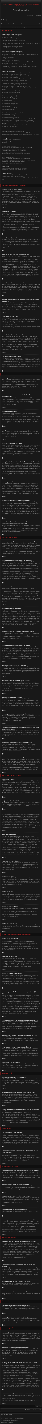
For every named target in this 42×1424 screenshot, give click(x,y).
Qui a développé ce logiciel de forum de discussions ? (14, 174)
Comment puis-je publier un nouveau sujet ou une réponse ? (16, 72)
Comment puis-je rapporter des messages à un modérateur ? (16, 86)
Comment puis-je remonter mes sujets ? (11, 92)
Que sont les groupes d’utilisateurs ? (10, 117)
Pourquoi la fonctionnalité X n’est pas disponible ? (13, 176)
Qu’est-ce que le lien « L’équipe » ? (10, 126)
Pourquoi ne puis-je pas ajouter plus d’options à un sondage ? (16, 78)
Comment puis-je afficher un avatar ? (10, 63)
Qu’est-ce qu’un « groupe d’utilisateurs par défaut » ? (14, 124)
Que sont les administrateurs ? (9, 114)
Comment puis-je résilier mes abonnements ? (12, 163)
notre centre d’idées (20, 1352)
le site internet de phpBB (8, 455)
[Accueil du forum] (21, 1)
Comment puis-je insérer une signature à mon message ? (15, 75)
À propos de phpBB (12, 1340)
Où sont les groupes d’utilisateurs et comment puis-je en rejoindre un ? (18, 118)
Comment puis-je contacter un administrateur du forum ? (15, 180)
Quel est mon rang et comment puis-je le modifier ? (14, 64)
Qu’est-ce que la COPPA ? (8, 37)
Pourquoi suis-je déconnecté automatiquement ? (13, 46)
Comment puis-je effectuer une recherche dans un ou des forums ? (17, 147)
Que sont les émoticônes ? (8, 100)
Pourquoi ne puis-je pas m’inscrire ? (10, 38)
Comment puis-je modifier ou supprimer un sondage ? (14, 80)
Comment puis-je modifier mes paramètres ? (12, 52)
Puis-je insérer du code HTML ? (9, 98)
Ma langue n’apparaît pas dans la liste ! (11, 60)
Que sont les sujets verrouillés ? (9, 107)
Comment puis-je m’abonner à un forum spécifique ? (14, 161)
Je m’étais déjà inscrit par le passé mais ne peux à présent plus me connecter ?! (21, 43)
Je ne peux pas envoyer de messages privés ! (13, 131)
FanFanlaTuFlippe (20, 1418)
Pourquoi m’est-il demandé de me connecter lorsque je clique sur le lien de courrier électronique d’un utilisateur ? (19, 67)
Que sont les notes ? (6, 106)
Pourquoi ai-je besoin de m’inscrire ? (10, 35)
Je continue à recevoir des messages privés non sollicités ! (16, 132)
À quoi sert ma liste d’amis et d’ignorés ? (11, 139)
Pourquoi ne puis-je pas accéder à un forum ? (12, 81)
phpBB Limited (5, 1335)
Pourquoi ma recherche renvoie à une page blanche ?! (14, 150)
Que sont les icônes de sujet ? (9, 109)
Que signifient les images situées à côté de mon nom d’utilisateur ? (17, 61)
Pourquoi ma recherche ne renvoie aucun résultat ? (14, 149)
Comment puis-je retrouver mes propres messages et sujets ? (16, 153)
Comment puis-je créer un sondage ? (10, 77)
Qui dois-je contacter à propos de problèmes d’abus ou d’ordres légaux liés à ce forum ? (20, 178)
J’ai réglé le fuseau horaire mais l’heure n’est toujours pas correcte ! (18, 58)
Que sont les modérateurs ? (8, 115)
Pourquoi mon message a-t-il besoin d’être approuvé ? (14, 90)
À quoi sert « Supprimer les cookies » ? (11, 47)
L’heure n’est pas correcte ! (8, 57)
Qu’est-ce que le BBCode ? (8, 97)
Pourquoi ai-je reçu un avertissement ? (11, 84)
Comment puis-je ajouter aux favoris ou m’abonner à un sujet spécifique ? (19, 160)
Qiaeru (16, 1420)
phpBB (9, 1417)
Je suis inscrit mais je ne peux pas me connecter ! (13, 40)
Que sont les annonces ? (7, 104)
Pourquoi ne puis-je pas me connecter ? (11, 41)
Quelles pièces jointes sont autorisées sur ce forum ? (14, 168)
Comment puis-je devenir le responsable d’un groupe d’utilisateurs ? (18, 120)
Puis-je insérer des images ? (8, 101)
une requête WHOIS (7, 1372)
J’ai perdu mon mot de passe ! (9, 44)
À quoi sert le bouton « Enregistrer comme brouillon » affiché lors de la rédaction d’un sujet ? (20, 88)
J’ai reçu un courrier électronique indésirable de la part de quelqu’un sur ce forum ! (21, 134)
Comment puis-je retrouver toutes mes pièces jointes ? (14, 169)
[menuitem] (37, 15)
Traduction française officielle (7, 1420)
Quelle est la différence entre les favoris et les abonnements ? (16, 158)
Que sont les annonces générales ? (10, 103)
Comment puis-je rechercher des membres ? (12, 152)
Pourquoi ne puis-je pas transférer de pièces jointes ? (14, 83)
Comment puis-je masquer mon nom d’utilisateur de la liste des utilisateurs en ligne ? (20, 55)
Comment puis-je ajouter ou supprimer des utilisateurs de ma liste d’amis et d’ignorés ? (19, 141)
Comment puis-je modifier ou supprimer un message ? (14, 74)
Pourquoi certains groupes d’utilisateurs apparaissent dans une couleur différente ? (18, 122)
